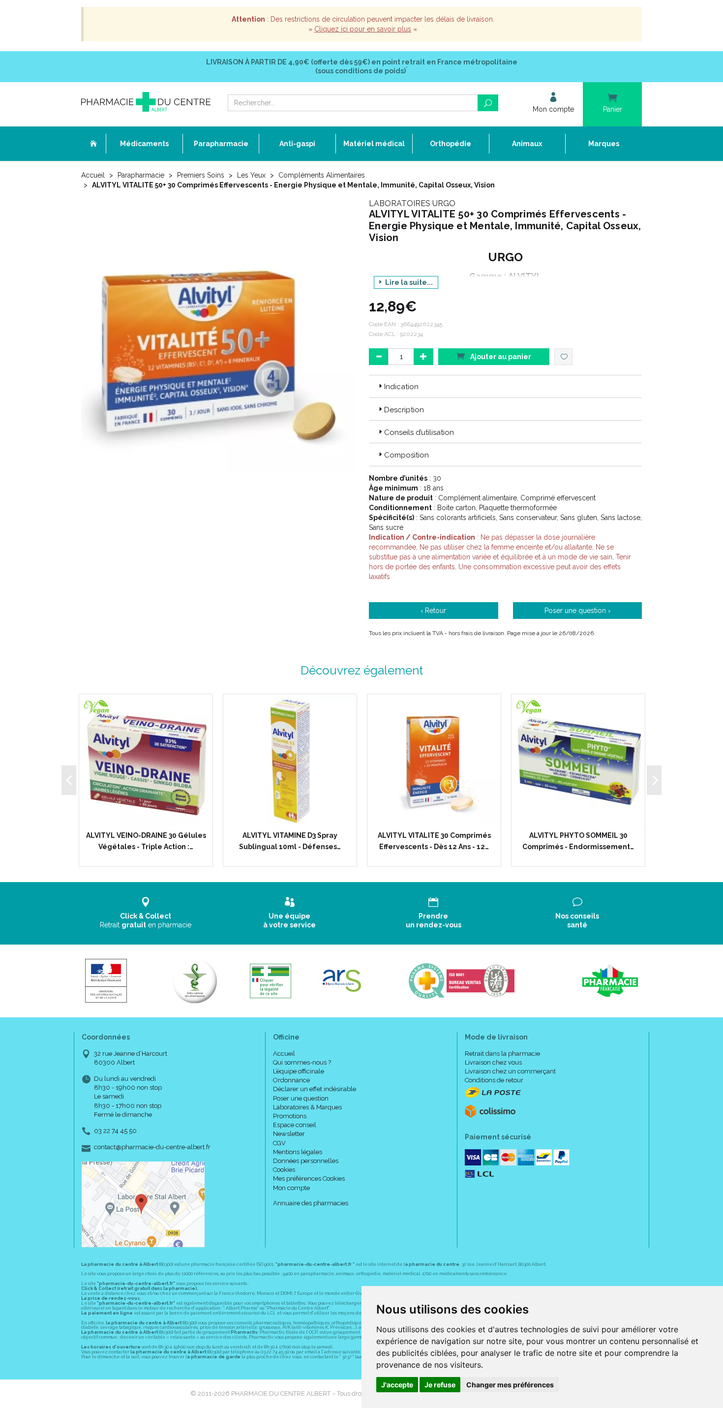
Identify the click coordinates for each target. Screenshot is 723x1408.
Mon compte (291, 1188)
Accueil (93, 175)
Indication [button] (401, 386)
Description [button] (404, 409)
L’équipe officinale (298, 1071)
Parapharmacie (141, 175)
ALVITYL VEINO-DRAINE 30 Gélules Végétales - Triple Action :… (146, 840)
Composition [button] (406, 455)
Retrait (145, 920)
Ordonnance (291, 1080)
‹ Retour (433, 610)
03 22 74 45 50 (115, 1130)
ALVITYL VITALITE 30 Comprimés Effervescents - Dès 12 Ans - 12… (434, 840)
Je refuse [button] (439, 1384)
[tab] (505, 386)
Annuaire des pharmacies (310, 1203)
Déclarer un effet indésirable (314, 1089)
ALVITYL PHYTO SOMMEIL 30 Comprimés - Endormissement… (578, 840)
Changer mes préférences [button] (510, 1384)
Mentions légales (297, 1152)
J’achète (152, 818)
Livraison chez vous (493, 1062)
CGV (279, 1143)
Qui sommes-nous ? (302, 1062)
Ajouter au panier (500, 357)
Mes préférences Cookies (309, 1178)
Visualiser (293, 818)
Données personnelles (305, 1160)
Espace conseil (294, 1125)
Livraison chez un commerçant (510, 1071)
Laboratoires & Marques (307, 1107)
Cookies (284, 1169)
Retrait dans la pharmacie (502, 1053)
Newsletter (289, 1133)
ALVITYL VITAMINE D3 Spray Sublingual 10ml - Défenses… (290, 840)
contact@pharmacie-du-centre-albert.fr (152, 1147)
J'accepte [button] (397, 1384)
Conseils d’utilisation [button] (419, 432)
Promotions (289, 1116)
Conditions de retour (494, 1080)
